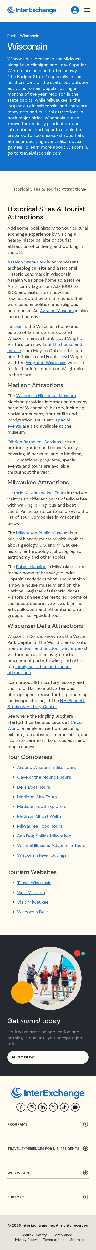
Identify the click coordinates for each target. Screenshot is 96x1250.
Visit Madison (31, 892)
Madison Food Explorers (41, 806)
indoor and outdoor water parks (53, 648)
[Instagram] (31, 1107)
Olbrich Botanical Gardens (34, 442)
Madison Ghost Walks (39, 816)
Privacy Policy (26, 1239)
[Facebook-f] (20, 1107)
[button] (87, 10)
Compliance (62, 1235)
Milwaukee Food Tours (39, 826)
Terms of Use (53, 1239)
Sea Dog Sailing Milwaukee (44, 836)
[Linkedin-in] (42, 1107)
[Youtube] (75, 1107)
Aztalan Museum (57, 311)
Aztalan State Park (26, 262)
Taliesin (14, 326)
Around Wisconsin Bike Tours (46, 767)
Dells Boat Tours (33, 787)
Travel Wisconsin (34, 883)
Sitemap (77, 1239)
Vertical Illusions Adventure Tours (51, 845)
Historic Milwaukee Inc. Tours (36, 493)
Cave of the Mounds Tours (44, 777)
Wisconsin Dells (33, 912)
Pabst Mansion (31, 567)
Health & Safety (34, 1235)
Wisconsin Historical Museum (46, 396)
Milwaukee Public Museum (42, 533)
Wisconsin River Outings (42, 855)
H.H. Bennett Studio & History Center (46, 704)
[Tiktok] (64, 1107)
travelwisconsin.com (41, 153)
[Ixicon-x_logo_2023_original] (53, 1107)
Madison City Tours (37, 797)
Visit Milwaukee (32, 902)
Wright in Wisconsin (46, 363)
